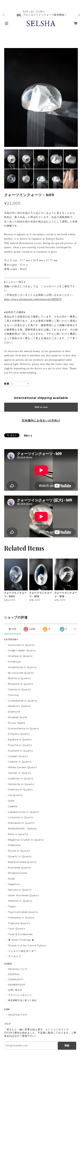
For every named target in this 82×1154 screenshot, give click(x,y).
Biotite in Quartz (19, 678)
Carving (13, 694)
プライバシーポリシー (20, 995)
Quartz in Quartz (20, 856)
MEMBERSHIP (17, 984)
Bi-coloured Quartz (21, 672)
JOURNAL (14, 974)
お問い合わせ (15, 989)
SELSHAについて (18, 969)
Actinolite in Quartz (21, 644)
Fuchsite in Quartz (20, 750)
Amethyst (14, 661)
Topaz (12, 906)
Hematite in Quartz (21, 784)
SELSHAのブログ (18, 1014)
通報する (28, 435)
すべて (13, 629)
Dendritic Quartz (19, 705)
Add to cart (41, 407)
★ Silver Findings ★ (21, 939)
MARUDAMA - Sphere (22, 828)
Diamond (14, 711)
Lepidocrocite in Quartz (24, 811)
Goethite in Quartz (20, 778)
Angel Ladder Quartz (22, 650)
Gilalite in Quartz (19, 761)
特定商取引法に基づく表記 (22, 1000)
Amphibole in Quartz (22, 667)
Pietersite (14, 845)
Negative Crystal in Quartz (26, 839)
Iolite (11, 800)
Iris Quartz (15, 795)
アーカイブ (14, 956)
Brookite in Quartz (20, 683)
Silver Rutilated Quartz (23, 895)
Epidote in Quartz (20, 739)
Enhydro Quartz (19, 733)
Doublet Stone (17, 717)
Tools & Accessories (20, 934)
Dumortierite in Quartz (23, 728)
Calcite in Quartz (19, 689)
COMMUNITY (16, 979)
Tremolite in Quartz (21, 917)
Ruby (11, 878)
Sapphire (14, 884)
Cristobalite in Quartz (22, 700)
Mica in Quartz (18, 834)
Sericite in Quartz (20, 889)
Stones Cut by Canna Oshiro (27, 945)
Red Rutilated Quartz (22, 861)
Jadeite (13, 806)
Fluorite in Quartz (20, 745)
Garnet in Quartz (19, 772)
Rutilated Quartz (19, 867)
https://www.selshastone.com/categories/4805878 (33, 299)
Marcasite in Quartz (21, 822)
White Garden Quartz (22, 767)
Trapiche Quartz (19, 923)
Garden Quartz (18, 756)
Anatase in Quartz (20, 655)
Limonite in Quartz (21, 817)
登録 (66, 1045)
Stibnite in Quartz (20, 900)
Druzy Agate (16, 722)
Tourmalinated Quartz (23, 911)
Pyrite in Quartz (19, 850)
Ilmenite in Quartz (20, 789)
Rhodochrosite (17, 872)
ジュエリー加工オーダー (22, 950)
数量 (6, 383)
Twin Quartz (16, 928)
